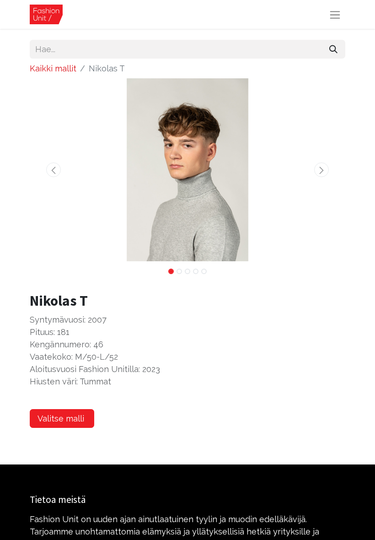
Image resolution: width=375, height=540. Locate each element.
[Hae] (333, 49)
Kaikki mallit (53, 68)
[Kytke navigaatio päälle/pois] (335, 14)
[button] (53, 170)
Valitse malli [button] (62, 418)
